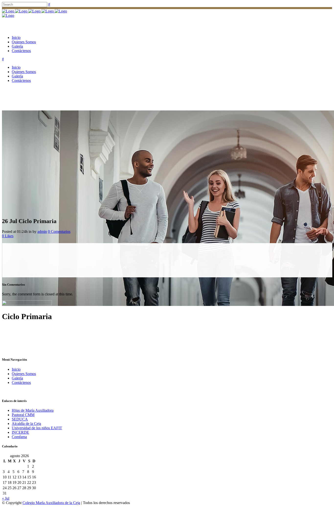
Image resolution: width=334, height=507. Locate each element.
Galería (17, 378)
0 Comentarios (59, 231)
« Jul (5, 498)
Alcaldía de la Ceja (26, 423)
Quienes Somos (24, 374)
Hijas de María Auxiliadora (33, 410)
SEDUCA (20, 419)
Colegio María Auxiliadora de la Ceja (51, 503)
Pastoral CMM (23, 415)
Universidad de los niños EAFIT (37, 428)
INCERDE (20, 432)
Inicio (16, 369)
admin (42, 231)
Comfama (19, 437)
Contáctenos (21, 382)
